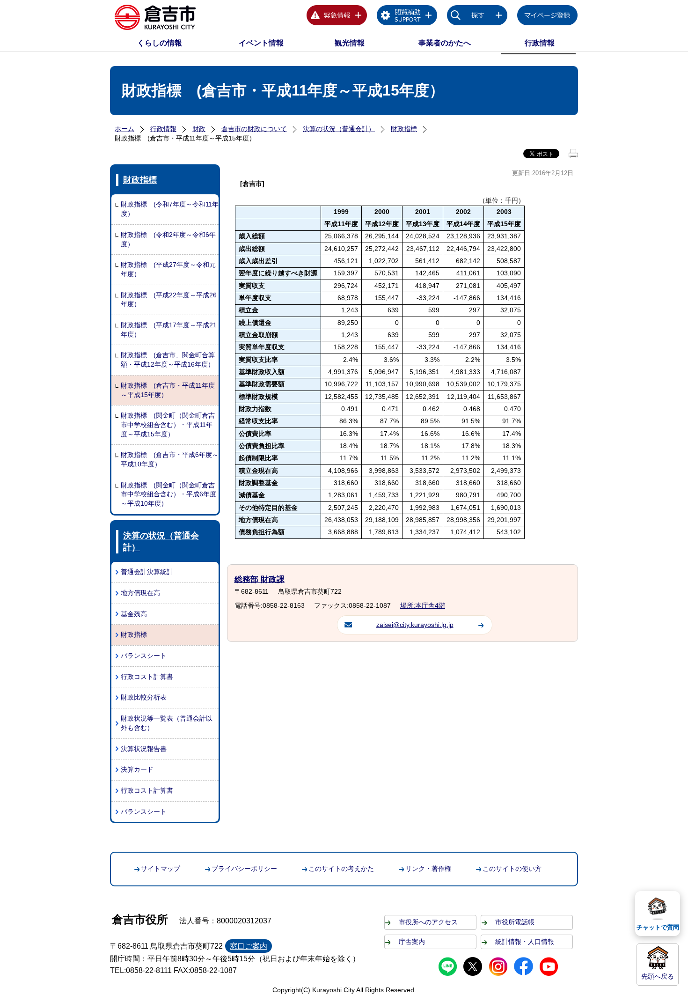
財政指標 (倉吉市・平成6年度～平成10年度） (170, 459)
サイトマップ (160, 868)
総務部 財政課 (259, 579)
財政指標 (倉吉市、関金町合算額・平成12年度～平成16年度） (168, 359)
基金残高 (134, 614)
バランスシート (144, 655)
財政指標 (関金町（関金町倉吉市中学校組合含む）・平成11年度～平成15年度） (168, 424)
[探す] (477, 17)
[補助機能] (407, 17)
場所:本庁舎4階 (422, 605)
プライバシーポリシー (244, 868)
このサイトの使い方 (512, 868)
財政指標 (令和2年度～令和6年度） (168, 239)
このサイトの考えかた (341, 868)
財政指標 (404, 129)
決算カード (137, 769)
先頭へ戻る (657, 976)
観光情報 (350, 43)
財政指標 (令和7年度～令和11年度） (170, 208)
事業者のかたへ (444, 43)
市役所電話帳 (514, 922)
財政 (198, 129)
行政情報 (540, 43)
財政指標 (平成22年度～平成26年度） (169, 299)
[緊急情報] (337, 17)
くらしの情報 (159, 43)
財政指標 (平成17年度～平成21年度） (169, 329)
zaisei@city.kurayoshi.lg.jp (415, 624)
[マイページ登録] (547, 17)
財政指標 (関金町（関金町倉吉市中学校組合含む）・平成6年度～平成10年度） (168, 494)
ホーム (124, 129)
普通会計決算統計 (147, 571)
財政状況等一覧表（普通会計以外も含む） (166, 723)
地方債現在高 (140, 593)
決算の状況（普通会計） (339, 129)
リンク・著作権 (428, 868)
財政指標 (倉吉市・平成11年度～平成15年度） (168, 390)
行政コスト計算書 (147, 676)
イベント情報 (261, 43)
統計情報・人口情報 (524, 941)
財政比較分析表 (144, 697)
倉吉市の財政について (254, 129)
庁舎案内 (412, 941)
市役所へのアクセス (428, 922)
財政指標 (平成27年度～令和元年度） (168, 269)
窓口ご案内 (248, 946)
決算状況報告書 (144, 748)
